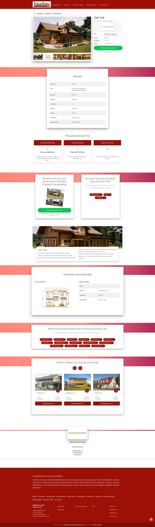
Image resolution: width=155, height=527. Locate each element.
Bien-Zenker (68, 480)
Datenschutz (61, 509)
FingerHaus (116, 480)
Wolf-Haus (116, 485)
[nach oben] (151, 519)
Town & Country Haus (85, 485)
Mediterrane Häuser (108, 496)
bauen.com (112, 506)
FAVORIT (98, 480)
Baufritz (50, 480)
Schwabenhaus (67, 485)
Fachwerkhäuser (61, 496)
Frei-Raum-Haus (54, 482)
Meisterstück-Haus (38, 485)
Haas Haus (70, 482)
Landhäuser (98, 496)
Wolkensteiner (37, 487)
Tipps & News (103, 5)
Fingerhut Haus (37, 482)
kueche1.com (113, 516)
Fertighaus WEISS (107, 480)
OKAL (45, 485)
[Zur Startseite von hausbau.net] (34, 13)
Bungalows (42, 496)
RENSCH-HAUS (58, 485)
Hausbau (66, 5)
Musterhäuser (56, 5)
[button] (108, 48)
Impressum (61, 506)
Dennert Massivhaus (90, 480)
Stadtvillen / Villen (48, 499)
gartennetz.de (113, 513)
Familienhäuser (71, 496)
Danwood (80, 480)
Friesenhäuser (81, 496)
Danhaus (74, 480)
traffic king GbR (97, 524)
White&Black (109, 485)
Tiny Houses (58, 499)
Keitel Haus (93, 482)
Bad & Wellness (91, 5)
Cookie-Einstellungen (81, 506)
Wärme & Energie (78, 5)
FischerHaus (45, 482)
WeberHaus (101, 485)
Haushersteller (48, 13)
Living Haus (108, 482)
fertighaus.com (113, 509)
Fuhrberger (63, 482)
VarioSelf (95, 485)
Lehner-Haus (100, 482)
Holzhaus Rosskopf (57, 13)
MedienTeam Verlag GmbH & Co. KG (74, 524)
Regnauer (50, 485)
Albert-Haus (36, 480)
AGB (93, 506)
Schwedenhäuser (37, 499)
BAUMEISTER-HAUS (58, 480)
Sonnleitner (75, 485)
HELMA (75, 482)
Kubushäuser (90, 496)
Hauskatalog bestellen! (47, 403)
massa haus (115, 482)
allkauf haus (43, 480)
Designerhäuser (50, 496)
